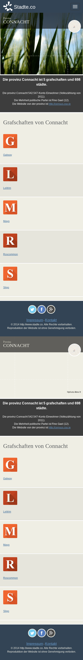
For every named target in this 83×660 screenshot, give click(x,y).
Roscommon (10, 254)
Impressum (34, 320)
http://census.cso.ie (60, 103)
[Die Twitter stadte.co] (32, 309)
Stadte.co (24, 7)
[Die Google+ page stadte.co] (51, 309)
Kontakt (51, 320)
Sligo (6, 287)
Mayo (6, 221)
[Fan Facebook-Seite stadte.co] (41, 309)
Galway (7, 154)
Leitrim (7, 188)
